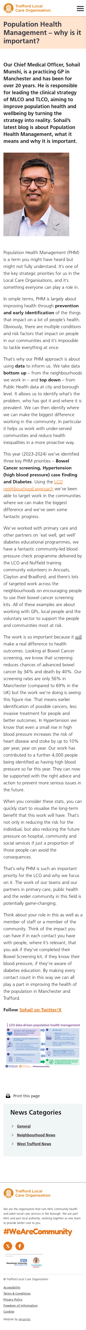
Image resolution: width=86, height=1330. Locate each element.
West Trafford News (34, 1143)
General (24, 1126)
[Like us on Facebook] (19, 1245)
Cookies (8, 1311)
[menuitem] (43, 1287)
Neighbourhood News (36, 1135)
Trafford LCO (29, 9)
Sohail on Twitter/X (40, 1009)
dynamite (25, 1319)
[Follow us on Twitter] (8, 1245)
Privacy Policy (12, 1299)
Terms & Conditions (17, 1293)
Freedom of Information (20, 1305)
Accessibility (11, 1287)
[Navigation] (80, 8)
